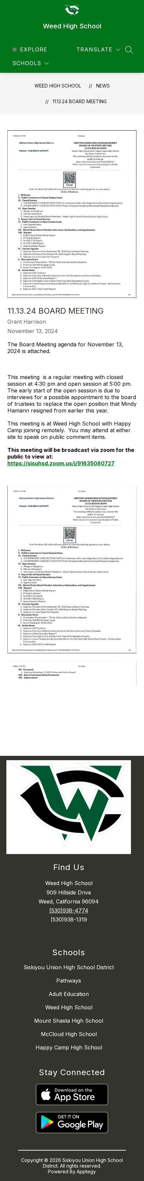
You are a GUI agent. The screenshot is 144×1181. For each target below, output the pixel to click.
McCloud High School (69, 1034)
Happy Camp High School (68, 1047)
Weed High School (57, 86)
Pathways (68, 980)
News (103, 86)
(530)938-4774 (68, 910)
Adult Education (69, 994)
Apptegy (86, 1171)
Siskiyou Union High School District (68, 967)
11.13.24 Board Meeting (80, 101)
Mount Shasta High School (68, 1020)
